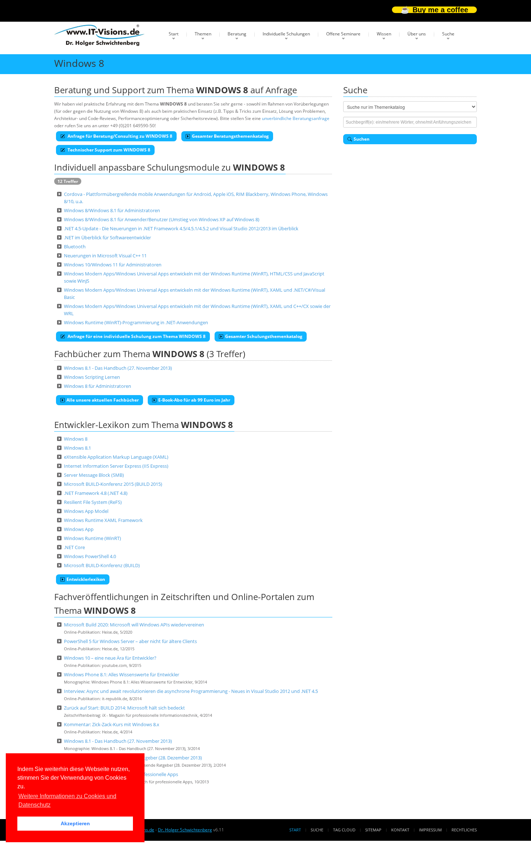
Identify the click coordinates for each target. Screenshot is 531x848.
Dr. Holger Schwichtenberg (185, 830)
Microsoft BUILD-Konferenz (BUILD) (102, 565)
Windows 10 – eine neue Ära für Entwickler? (110, 658)
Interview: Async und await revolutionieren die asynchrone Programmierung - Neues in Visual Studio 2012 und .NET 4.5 (191, 691)
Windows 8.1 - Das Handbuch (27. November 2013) (118, 368)
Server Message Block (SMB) (94, 475)
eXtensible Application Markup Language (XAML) (116, 457)
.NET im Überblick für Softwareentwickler (107, 237)
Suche (448, 34)
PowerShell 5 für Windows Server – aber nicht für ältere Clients (130, 641)
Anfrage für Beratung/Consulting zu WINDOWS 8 (119, 136)
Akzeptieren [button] (75, 823)
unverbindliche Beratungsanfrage (295, 118)
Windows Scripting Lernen (92, 377)
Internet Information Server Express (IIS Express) (116, 466)
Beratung (237, 34)
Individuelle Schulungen (286, 34)
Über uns (416, 34)
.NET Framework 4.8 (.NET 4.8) (96, 493)
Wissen (384, 34)
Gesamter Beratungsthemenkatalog (230, 136)
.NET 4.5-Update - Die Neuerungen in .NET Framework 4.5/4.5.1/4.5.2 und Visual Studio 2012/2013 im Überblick (181, 228)
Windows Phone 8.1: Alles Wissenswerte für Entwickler (121, 674)
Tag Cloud (344, 829)
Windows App (79, 529)
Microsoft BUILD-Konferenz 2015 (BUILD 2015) (113, 484)
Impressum (430, 829)
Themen (203, 34)
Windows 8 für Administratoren (97, 386)
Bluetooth (75, 246)
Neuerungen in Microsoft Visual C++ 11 (105, 255)
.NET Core (74, 547)
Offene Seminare (343, 34)
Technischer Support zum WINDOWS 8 (108, 150)
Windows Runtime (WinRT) (92, 538)
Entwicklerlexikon (85, 579)
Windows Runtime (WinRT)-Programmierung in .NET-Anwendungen (136, 322)
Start (173, 34)
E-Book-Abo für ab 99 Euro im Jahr (194, 400)
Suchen (362, 139)
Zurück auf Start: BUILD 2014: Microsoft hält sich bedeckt (124, 707)
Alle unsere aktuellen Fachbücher (102, 400)
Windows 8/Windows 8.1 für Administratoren (112, 210)
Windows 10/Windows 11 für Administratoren (112, 264)
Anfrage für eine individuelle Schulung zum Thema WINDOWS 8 (136, 336)
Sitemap (373, 829)
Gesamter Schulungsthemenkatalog (263, 336)
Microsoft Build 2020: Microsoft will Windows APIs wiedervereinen (134, 624)
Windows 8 (75, 439)
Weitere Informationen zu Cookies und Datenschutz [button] (67, 800)
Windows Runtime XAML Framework (103, 520)
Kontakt (400, 829)
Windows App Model (86, 511)
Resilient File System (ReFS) (93, 502)
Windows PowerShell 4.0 (90, 556)
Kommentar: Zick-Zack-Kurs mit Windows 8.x (111, 724)
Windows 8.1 (77, 448)
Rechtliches (464, 829)
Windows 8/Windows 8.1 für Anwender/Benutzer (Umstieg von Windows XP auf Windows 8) (161, 219)
